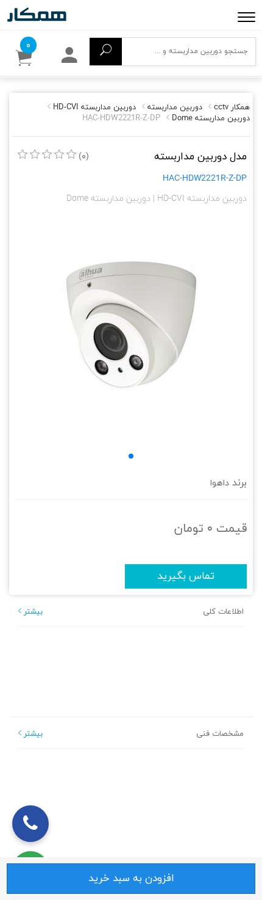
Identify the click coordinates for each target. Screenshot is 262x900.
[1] (22, 154)
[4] (59, 154)
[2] (34, 154)
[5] (71, 154)
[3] (46, 154)
